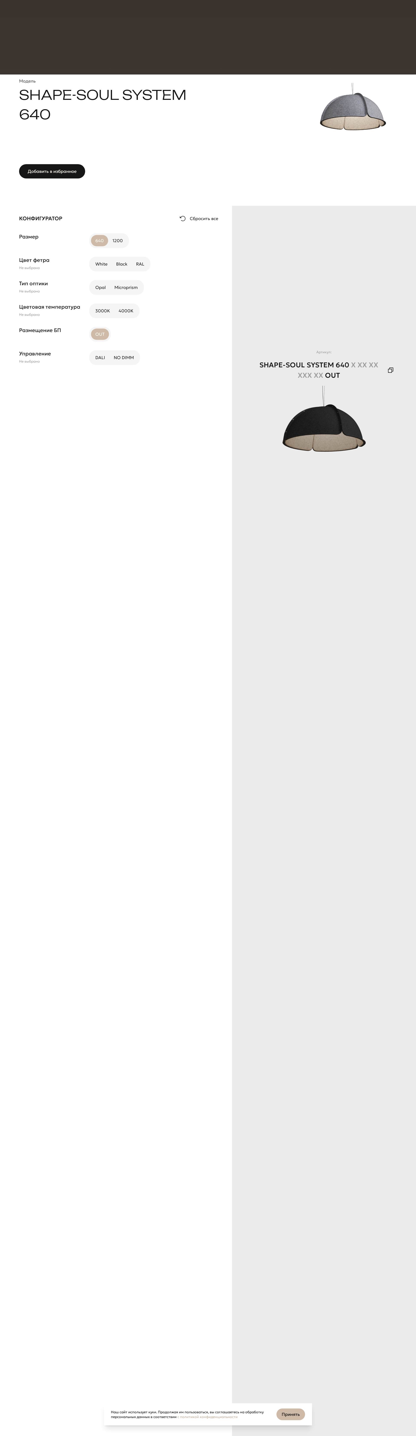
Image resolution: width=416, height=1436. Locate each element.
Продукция (33, 14)
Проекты (72, 14)
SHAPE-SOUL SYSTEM (140, 37)
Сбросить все (204, 218)
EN (328, 14)
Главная (26, 37)
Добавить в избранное (52, 171)
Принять (291, 1414)
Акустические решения (94, 37)
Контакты (147, 14)
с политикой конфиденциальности (207, 1417)
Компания (109, 14)
